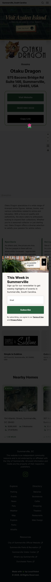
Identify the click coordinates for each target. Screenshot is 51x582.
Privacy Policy (16, 320)
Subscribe (25, 310)
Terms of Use (38, 317)
